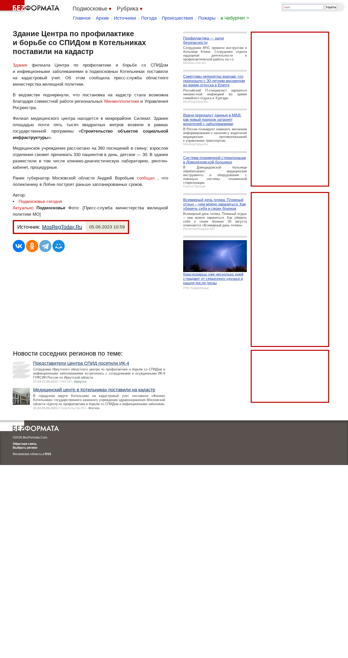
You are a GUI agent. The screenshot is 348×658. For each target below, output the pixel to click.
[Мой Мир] (58, 246)
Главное (82, 18)
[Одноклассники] (32, 246)
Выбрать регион (25, 447)
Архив (102, 18)
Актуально (23, 207)
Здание (20, 65)
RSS (48, 454)
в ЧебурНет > (235, 18)
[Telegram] (45, 246)
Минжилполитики (121, 101)
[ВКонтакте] (19, 246)
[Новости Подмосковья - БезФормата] (30, 6)
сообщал (146, 178)
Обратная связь (25, 444)
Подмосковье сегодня (40, 201)
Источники (125, 18)
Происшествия (177, 18)
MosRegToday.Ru (62, 227)
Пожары (207, 18)
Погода (149, 18)
